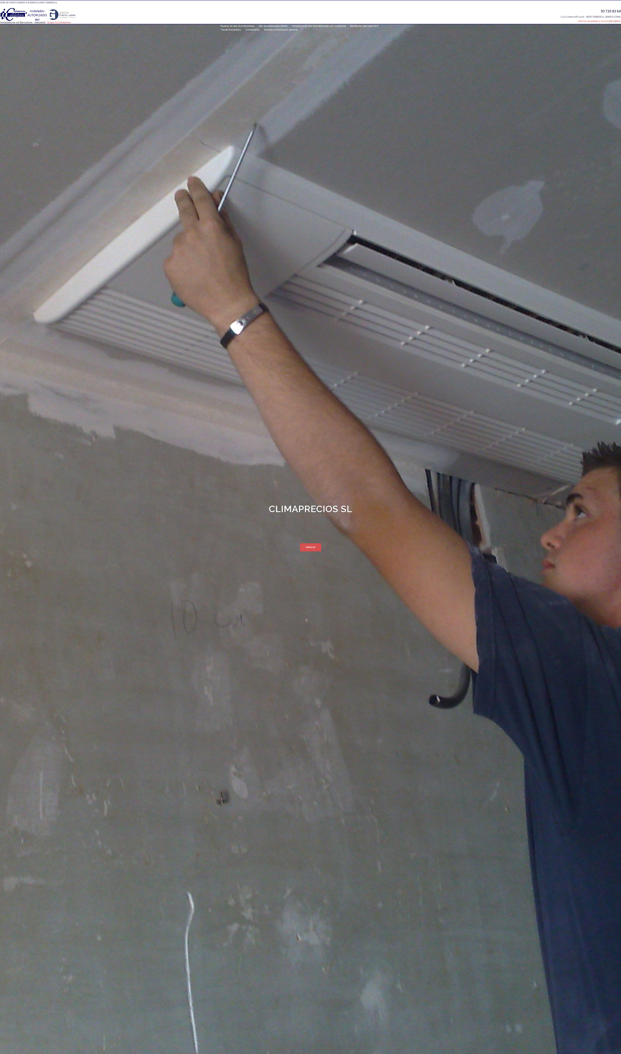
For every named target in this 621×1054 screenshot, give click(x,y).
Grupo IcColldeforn (59, 22)
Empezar (310, 547)
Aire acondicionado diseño (273, 26)
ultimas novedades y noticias (594, 21)
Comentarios (252, 29)
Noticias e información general (281, 29)
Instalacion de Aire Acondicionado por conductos (319, 26)
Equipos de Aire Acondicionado (237, 26)
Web (618, 21)
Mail (612, 21)
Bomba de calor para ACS (364, 26)
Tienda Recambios (231, 29)
